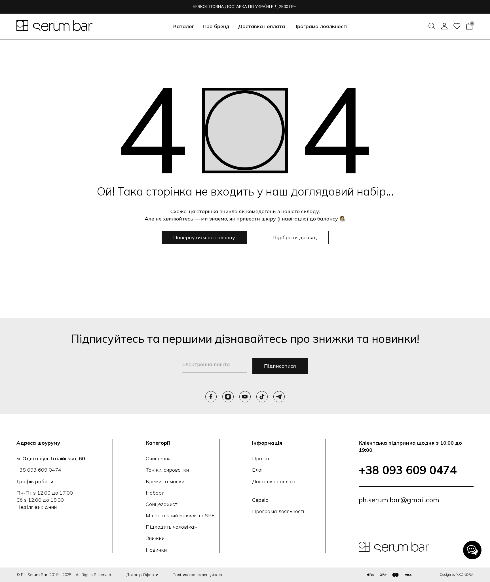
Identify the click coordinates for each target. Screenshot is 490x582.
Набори (155, 492)
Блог (257, 470)
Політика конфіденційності (197, 574)
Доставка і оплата (261, 26)
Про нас (262, 458)
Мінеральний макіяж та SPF (180, 515)
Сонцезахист (161, 504)
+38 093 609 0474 (38, 470)
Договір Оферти (142, 574)
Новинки (156, 550)
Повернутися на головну (204, 237)
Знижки (155, 538)
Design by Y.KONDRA (457, 574)
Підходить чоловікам (172, 527)
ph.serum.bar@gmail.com (399, 499)
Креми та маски (165, 481)
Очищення (158, 458)
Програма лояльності (320, 26)
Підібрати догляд (295, 237)
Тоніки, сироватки (167, 470)
